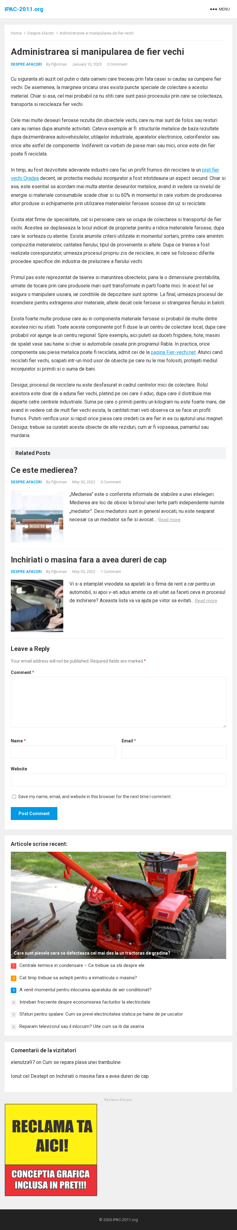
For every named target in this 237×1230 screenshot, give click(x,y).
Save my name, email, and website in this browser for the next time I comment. (95, 796)
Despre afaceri (40, 33)
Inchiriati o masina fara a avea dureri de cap (89, 559)
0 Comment (117, 64)
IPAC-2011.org (24, 9)
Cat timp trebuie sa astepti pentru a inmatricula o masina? (78, 977)
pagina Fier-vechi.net (173, 352)
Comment (22, 672)
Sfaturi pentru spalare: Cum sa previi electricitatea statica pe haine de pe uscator (101, 1014)
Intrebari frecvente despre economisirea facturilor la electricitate (84, 1002)
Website (19, 768)
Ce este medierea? (44, 470)
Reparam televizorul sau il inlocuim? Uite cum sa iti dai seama (81, 1026)
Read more (169, 519)
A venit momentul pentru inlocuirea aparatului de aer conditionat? (85, 990)
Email (129, 740)
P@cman (59, 64)
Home (16, 33)
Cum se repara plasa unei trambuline (82, 1062)
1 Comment (111, 571)
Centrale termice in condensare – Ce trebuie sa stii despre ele (81, 965)
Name (18, 740)
